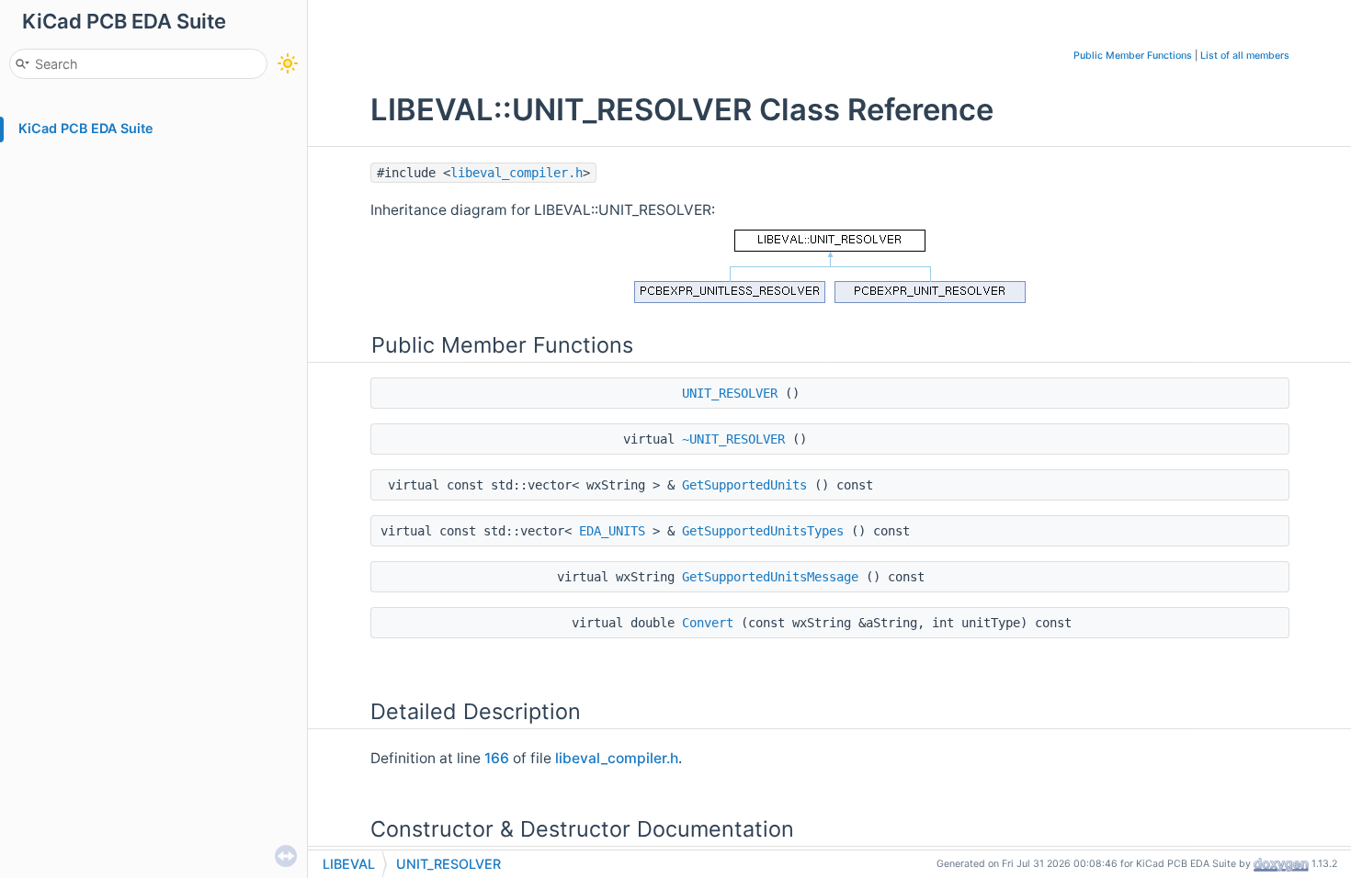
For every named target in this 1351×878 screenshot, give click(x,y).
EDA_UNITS (612, 530)
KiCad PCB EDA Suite (85, 128)
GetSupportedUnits (744, 485)
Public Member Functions (1132, 56)
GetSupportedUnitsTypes (763, 530)
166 (496, 758)
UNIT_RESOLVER (730, 393)
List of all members (1244, 56)
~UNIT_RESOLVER (733, 439)
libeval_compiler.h (516, 172)
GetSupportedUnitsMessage (770, 576)
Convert (707, 622)
